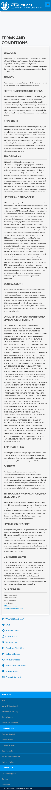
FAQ (7, 624)
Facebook (6, 784)
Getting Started (12, 654)
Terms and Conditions (15, 665)
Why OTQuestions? (14, 619)
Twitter (5, 779)
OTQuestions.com (10, 606)
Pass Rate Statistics (14, 648)
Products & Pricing (10, 711)
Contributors (11, 636)
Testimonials (11, 642)
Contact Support (13, 677)
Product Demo (12, 630)
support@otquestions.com (13, 609)
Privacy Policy (11, 671)
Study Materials (12, 659)
